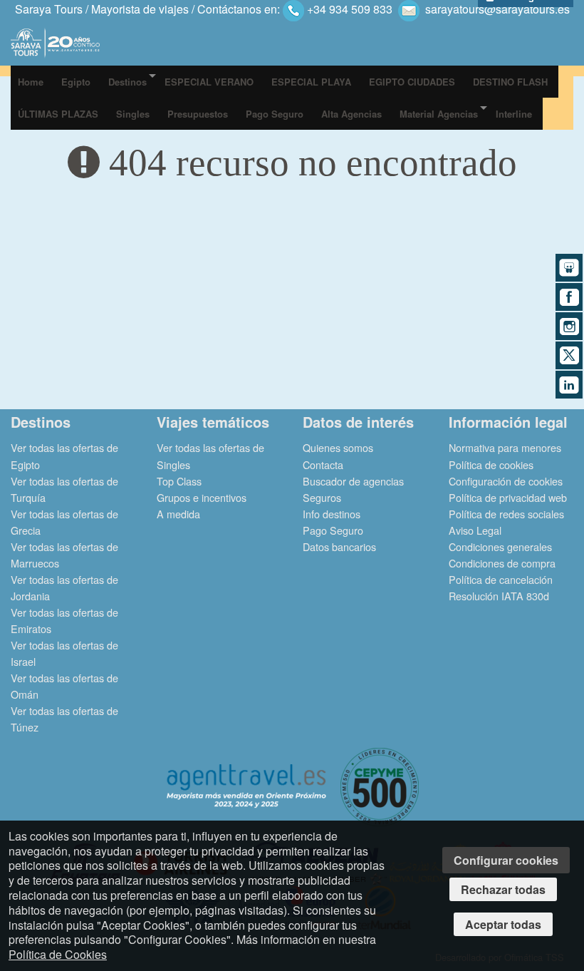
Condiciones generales (500, 546)
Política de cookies (491, 464)
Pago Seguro (274, 113)
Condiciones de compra (502, 562)
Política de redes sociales (506, 513)
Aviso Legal (475, 530)
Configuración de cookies (506, 480)
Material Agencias (439, 113)
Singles (133, 113)
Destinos (127, 81)
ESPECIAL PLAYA (311, 81)
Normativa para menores (505, 447)
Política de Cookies (58, 954)
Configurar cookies (506, 860)
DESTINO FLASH (510, 81)
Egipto (75, 81)
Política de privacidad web (508, 497)
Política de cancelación (501, 579)
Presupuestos (197, 113)
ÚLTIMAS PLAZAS (58, 113)
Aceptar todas (503, 924)
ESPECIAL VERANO (209, 81)
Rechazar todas (503, 889)
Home (30, 81)
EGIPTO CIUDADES (412, 81)
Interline (514, 113)
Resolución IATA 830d (499, 595)
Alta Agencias (351, 113)
